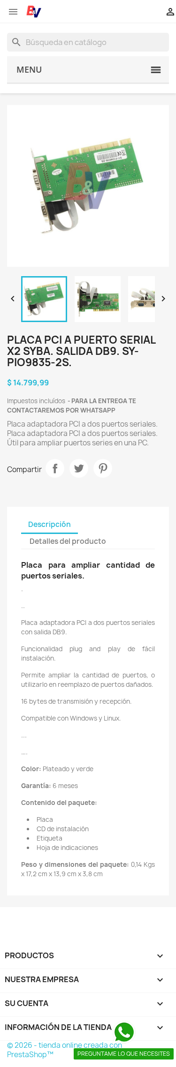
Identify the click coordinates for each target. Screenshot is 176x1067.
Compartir (55, 468)
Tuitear (78, 468)
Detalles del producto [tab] (68, 541)
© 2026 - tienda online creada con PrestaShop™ (64, 1049)
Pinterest (102, 468)
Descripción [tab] (49, 524)
